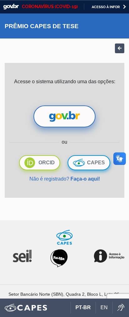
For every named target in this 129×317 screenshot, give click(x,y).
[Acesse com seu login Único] (64, 116)
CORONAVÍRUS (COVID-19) (50, 6)
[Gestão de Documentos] (21, 255)
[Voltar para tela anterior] (119, 48)
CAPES (96, 162)
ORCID (47, 162)
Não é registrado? (64, 179)
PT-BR (83, 307)
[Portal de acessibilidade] (120, 308)
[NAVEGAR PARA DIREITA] (124, 7)
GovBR (11, 7)
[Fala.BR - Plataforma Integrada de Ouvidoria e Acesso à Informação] (59, 258)
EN (104, 307)
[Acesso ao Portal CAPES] (26, 308)
